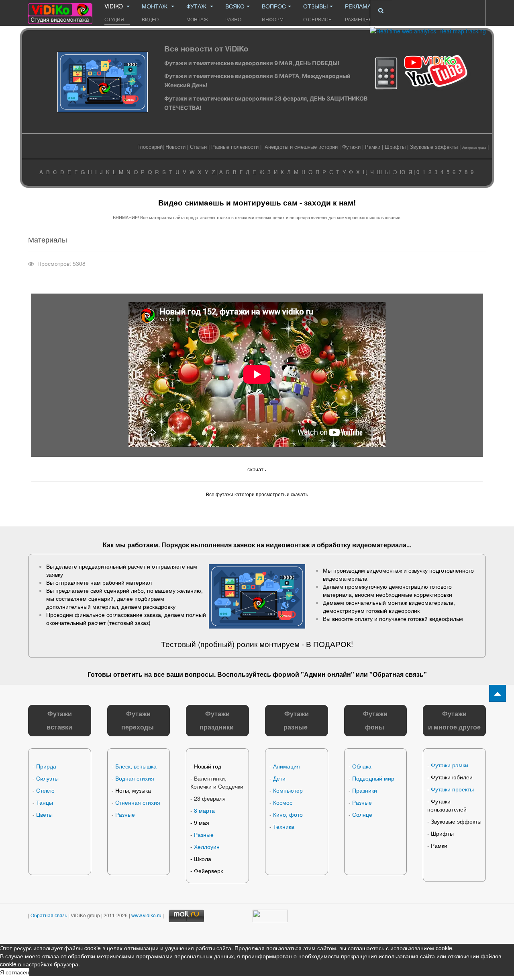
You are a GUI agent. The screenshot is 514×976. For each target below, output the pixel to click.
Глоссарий (150, 146)
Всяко (235, 12)
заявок (244, 544)
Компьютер (288, 790)
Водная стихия (134, 778)
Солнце (362, 814)
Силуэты (47, 778)
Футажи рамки (449, 765)
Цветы (44, 814)
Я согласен (14, 972)
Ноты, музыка (133, 790)
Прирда (46, 766)
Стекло (45, 790)
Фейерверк (208, 871)
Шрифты (395, 146)
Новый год (207, 766)
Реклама (362, 12)
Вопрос (274, 12)
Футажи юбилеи (452, 777)
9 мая (201, 822)
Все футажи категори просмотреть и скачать (257, 494)
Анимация (286, 766)
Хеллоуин (207, 846)
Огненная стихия (137, 802)
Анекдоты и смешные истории (301, 146)
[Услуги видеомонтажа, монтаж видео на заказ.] (60, 11)
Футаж (197, 12)
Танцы (44, 802)
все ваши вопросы (183, 674)
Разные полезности (235, 146)
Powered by (427, 924)
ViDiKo (114, 12)
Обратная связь (398, 674)
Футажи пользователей (447, 805)
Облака (361, 766)
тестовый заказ (129, 622)
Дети (279, 778)
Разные (125, 814)
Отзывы (317, 12)
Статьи (198, 146)
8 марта (204, 810)
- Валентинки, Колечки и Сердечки (216, 782)
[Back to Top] (497, 693)
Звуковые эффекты (434, 146)
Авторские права (474, 147)
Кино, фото (288, 814)
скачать (256, 469)
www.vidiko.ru (146, 915)
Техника (283, 826)
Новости (175, 146)
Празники (364, 790)
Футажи (351, 146)
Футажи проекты (452, 789)
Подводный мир (373, 778)
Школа (202, 859)
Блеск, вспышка (136, 766)
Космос (282, 802)
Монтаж (155, 12)
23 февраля (210, 798)
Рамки (372, 146)
